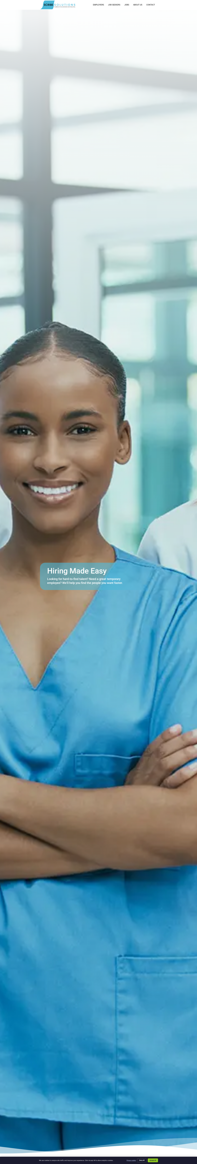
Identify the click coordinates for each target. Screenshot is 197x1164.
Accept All (153, 1160)
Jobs (127, 5)
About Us (138, 5)
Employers (99, 5)
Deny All (142, 1160)
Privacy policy (131, 1160)
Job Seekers (115, 5)
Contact (151, 5)
